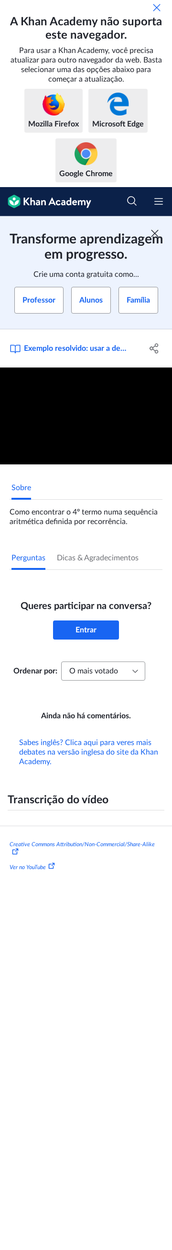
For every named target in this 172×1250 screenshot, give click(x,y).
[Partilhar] (154, 348)
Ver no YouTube (28, 867)
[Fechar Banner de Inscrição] (154, 233)
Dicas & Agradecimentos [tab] (98, 558)
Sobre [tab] (21, 488)
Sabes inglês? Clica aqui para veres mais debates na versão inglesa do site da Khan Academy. (88, 752)
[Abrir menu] (158, 201)
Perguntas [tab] (28, 558)
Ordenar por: (35, 671)
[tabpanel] (86, 513)
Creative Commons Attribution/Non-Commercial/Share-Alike (82, 844)
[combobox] (103, 671)
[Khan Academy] (45, 202)
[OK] (156, 7)
